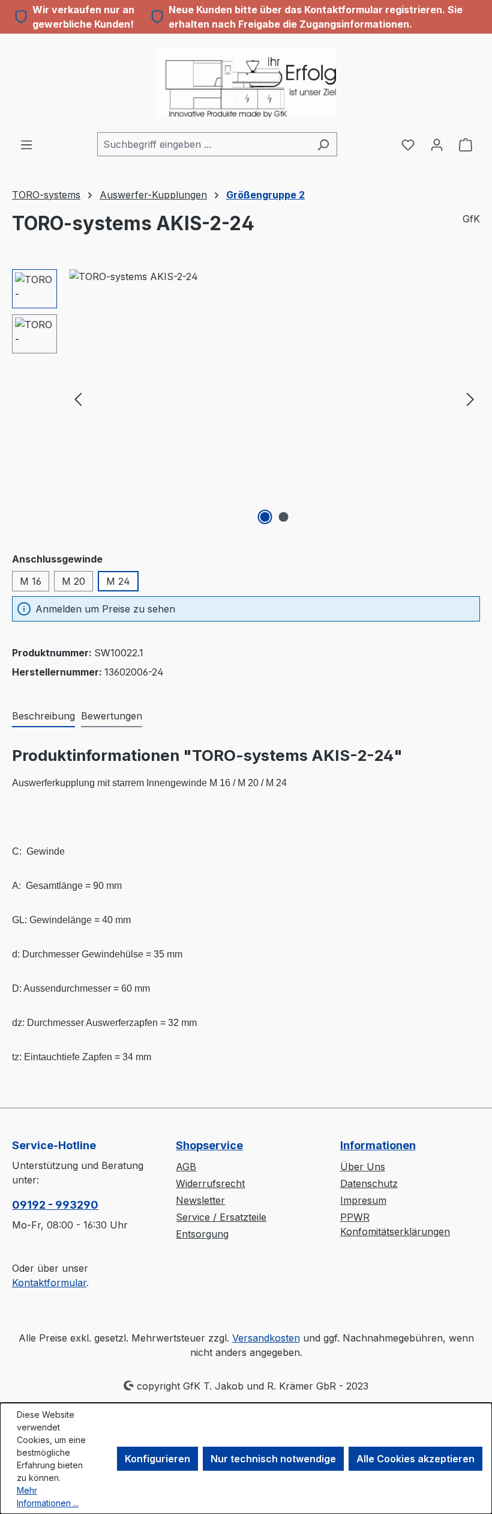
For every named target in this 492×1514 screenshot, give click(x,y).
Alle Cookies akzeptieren (415, 1459)
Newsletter (200, 1200)
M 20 (73, 581)
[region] (246, 398)
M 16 (30, 581)
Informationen (378, 1145)
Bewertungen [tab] (111, 716)
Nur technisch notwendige (273, 1459)
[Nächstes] (470, 398)
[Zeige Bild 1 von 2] (265, 517)
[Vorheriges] (78, 398)
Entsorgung (202, 1234)
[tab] (43, 716)
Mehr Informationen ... (48, 1496)
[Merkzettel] (408, 144)
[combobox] (203, 144)
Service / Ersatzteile (221, 1217)
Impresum (363, 1200)
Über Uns (362, 1167)
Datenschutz (369, 1183)
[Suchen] (323, 144)
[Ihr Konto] (436, 144)
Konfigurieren (157, 1459)
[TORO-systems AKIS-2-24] (274, 398)
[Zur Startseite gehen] (246, 83)
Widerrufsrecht (210, 1183)
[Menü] (26, 144)
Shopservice (209, 1145)
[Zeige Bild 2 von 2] (284, 517)
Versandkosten (266, 1338)
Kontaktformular (49, 1283)
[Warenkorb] (465, 144)
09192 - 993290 (55, 1204)
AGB (186, 1167)
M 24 (118, 581)
